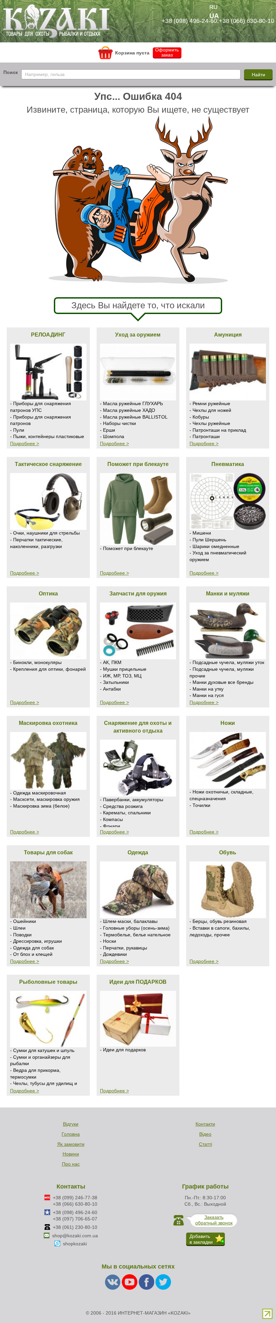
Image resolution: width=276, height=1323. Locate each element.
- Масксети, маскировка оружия (45, 799)
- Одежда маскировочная (38, 792)
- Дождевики (113, 954)
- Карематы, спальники (125, 812)
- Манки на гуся (206, 695)
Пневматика (227, 464)
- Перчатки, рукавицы (123, 947)
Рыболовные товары (48, 982)
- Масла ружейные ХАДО (127, 410)
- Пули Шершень (207, 539)
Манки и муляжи (227, 593)
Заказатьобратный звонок (214, 1219)
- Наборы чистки (118, 423)
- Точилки (199, 805)
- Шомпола (112, 436)
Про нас (71, 1164)
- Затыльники (114, 682)
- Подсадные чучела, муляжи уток (226, 662)
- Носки (108, 941)
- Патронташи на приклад (217, 430)
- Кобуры (199, 417)
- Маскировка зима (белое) (40, 806)
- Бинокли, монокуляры (36, 662)
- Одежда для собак (32, 947)
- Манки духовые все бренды (221, 682)
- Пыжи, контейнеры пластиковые (47, 436)
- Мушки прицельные (123, 669)
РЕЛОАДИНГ (48, 335)
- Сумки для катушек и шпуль (42, 1050)
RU (213, 7)
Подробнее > (24, 443)
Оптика (48, 593)
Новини (71, 1154)
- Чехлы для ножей (210, 410)
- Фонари (110, 826)
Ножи (227, 723)
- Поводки (21, 934)
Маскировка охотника (48, 723)
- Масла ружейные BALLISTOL (134, 417)
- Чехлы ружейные (209, 423)
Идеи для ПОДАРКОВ (138, 982)
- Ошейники (23, 921)
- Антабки (110, 689)
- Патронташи (204, 436)
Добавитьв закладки (201, 1239)
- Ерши (107, 430)
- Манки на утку (206, 689)
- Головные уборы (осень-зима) (135, 928)
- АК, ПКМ (111, 662)
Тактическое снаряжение (48, 464)
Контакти (205, 1124)
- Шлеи (18, 928)
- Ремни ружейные (209, 403)
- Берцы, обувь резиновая (218, 921)
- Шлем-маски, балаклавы (129, 921)
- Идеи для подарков (123, 1049)
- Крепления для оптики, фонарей (48, 669)
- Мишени (200, 533)
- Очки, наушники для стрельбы (45, 533)
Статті (205, 1144)
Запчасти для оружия (138, 593)
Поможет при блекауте (138, 464)
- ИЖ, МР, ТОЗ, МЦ (120, 675)
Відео (205, 1134)
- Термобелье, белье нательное (135, 934)
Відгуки (70, 1124)
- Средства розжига (121, 806)
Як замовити (70, 1144)
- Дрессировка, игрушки (36, 941)
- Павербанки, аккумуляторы (131, 799)
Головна (71, 1134)
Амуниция (228, 335)
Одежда (138, 852)
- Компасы (111, 819)
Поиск (10, 72)
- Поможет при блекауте (126, 548)
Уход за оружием (138, 335)
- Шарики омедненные (214, 546)
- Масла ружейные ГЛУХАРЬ (131, 403)
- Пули (17, 430)
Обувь (227, 852)
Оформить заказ (167, 52)
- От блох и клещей (31, 954)
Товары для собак (48, 852)
